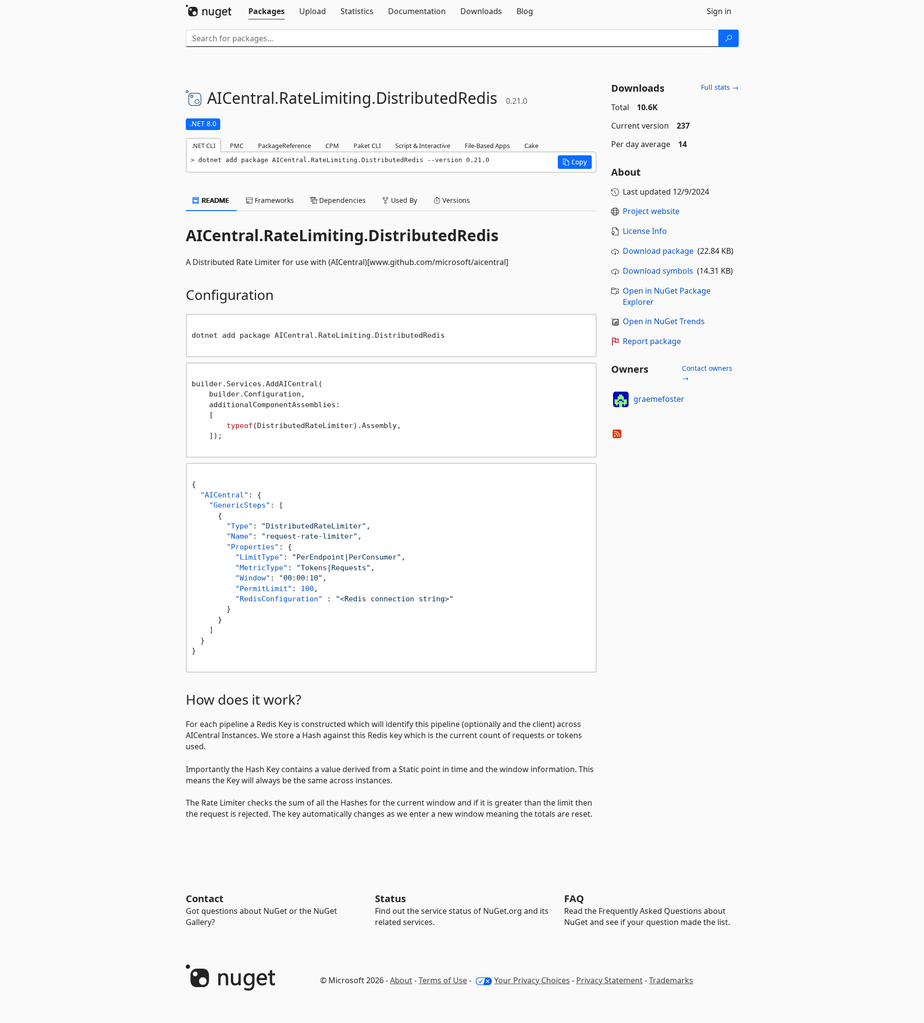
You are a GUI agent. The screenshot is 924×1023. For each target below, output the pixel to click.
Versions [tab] (455, 200)
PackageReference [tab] (284, 145)
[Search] (728, 38)
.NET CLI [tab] (203, 145)
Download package (658, 251)
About (401, 980)
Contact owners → (707, 372)
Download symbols (658, 270)
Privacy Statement (609, 980)
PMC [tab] (236, 145)
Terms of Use (443, 980)
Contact (205, 898)
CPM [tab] (332, 145)
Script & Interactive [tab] (422, 145)
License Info (645, 231)
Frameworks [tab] (273, 200)
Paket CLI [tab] (367, 145)
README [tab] (214, 200)
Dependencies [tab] (341, 200)
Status (390, 898)
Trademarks (671, 980)
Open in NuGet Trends (664, 321)
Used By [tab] (403, 200)
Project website (651, 211)
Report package (652, 341)
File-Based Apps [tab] (487, 145)
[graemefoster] (621, 399)
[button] (575, 162)
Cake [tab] (531, 145)
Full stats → (720, 87)
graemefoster (658, 399)
